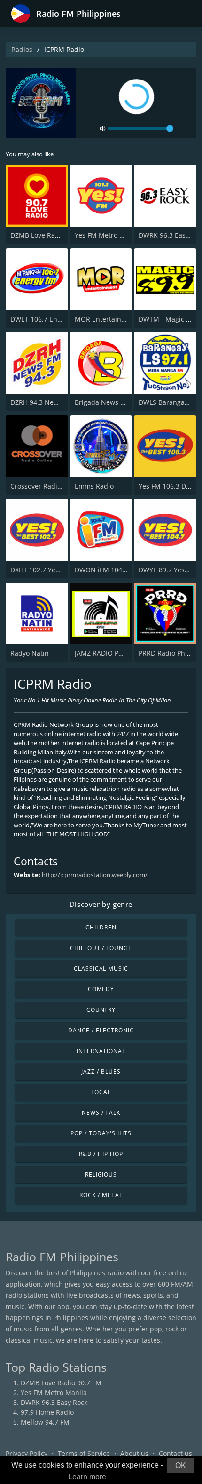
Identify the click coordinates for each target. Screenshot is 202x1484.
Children (101, 927)
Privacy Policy (26, 1453)
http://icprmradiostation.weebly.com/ (95, 874)
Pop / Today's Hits (100, 1133)
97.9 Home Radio (47, 1412)
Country (101, 1010)
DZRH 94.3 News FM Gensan (54, 402)
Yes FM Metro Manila (108, 235)
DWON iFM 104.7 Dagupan (116, 569)
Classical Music (101, 968)
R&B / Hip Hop (101, 1154)
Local (101, 1092)
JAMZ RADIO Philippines (112, 653)
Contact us (175, 1453)
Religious (101, 1174)
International (101, 1051)
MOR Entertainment (106, 318)
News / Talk (101, 1113)
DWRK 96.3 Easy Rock (54, 1402)
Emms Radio (94, 486)
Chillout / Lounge (101, 948)
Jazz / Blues (101, 1071)
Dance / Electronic (100, 1030)
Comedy (101, 989)
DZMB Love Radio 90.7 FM (50, 235)
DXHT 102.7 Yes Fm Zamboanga (59, 569)
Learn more (87, 1477)
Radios (21, 49)
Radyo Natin (29, 653)
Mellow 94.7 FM (45, 1422)
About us (134, 1453)
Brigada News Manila (108, 402)
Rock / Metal (101, 1195)
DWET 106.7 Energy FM (46, 318)
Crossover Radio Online (47, 486)
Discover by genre (101, 904)
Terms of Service (84, 1453)
